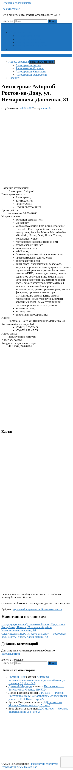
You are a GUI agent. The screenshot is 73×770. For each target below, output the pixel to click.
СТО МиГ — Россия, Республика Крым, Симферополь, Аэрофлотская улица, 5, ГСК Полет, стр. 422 (38, 696)
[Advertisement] (36, 147)
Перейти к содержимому (16, 2)
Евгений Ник (17, 676)
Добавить (16, 48)
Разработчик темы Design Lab (19, 766)
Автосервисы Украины (30, 38)
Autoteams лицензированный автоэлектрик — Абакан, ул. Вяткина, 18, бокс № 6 (37, 680)
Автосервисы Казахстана (31, 42)
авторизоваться (10, 653)
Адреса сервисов (21, 32)
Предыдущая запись (33, 627)
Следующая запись (33, 635)
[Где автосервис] (3, 24)
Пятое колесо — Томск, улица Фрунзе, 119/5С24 (36, 688)
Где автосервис (10, 8)
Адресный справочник (27, 609)
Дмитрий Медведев (20, 686)
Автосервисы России (28, 35)
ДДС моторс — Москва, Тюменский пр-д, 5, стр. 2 (35, 704)
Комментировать (51, 609)
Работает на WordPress (44, 763)
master (44, 108)
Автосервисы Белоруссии (31, 45)
